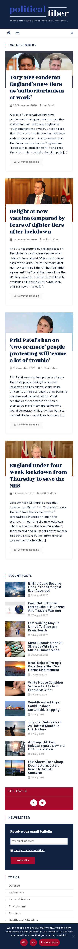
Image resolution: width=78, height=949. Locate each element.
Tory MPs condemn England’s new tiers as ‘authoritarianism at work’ (37, 87)
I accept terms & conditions (29, 850)
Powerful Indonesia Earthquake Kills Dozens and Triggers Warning (46, 607)
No (33, 942)
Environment (17, 906)
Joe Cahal (48, 105)
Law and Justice (19, 900)
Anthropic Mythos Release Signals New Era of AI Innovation (46, 746)
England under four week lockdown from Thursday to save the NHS (38, 475)
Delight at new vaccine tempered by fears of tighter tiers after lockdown (37, 221)
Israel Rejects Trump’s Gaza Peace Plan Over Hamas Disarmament (44, 666)
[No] (73, 936)
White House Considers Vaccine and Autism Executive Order (46, 686)
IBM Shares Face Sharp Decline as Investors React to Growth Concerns (45, 767)
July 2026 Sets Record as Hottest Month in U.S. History (44, 726)
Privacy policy (49, 942)
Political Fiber (50, 239)
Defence (14, 886)
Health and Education (23, 920)
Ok (24, 942)
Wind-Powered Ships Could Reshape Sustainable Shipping (44, 706)
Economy (15, 913)
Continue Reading (28, 162)
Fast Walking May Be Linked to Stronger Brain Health (43, 626)
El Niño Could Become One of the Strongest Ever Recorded (44, 587)
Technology (16, 893)
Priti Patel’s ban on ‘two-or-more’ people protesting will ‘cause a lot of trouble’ (38, 350)
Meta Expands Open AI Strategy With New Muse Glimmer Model (45, 646)
